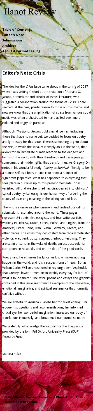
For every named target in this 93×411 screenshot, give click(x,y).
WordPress (29, 402)
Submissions (12, 40)
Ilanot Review (26, 397)
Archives (9, 46)
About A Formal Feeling (21, 51)
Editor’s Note (13, 35)
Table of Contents (17, 29)
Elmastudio (65, 397)
